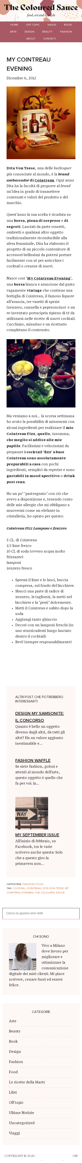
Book (13, 1042)
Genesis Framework (23, 1160)
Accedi (70, 1160)
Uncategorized (22, 1123)
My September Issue (37, 835)
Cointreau (44, 180)
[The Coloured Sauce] (41, 8)
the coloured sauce (50, 892)
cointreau (34, 888)
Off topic (16, 1103)
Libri (13, 1092)
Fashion (28, 884)
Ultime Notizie (21, 1113)
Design (15, 1052)
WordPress (52, 1160)
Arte (12, 1021)
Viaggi (14, 1133)
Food (40, 884)
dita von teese (53, 888)
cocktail (19, 888)
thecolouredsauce (54, 1156)
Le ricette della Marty (27, 1082)
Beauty (15, 1031)
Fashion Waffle (33, 760)
